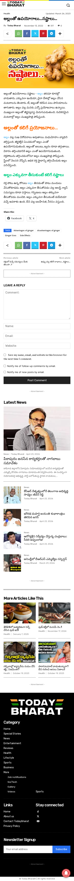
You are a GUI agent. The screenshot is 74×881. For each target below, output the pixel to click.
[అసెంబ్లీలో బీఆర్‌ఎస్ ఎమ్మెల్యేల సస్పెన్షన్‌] (12, 563)
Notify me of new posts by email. (25, 372)
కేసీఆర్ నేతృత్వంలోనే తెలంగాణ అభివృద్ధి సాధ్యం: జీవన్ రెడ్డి (46, 492)
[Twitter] (35, 33)
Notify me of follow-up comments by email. (31, 366)
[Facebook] (26, 33)
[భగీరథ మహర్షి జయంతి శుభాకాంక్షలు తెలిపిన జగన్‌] (12, 517)
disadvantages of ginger (48, 230)
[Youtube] (38, 821)
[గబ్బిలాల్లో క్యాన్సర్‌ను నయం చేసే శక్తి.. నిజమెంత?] (20, 652)
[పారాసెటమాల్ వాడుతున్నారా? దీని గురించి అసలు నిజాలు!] (54, 652)
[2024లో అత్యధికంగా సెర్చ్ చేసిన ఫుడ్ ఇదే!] (20, 613)
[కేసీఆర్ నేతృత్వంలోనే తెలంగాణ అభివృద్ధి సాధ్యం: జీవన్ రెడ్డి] (12, 495)
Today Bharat (14, 26)
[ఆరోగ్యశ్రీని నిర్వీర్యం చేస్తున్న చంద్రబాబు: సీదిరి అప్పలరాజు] (12, 540)
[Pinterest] (43, 33)
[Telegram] (51, 33)
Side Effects (25, 235)
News (6, 454)
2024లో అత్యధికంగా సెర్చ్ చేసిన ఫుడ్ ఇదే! (17, 629)
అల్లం (40, 93)
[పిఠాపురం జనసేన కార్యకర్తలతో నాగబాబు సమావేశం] (37, 429)
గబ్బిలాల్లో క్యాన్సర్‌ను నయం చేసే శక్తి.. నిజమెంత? (19, 668)
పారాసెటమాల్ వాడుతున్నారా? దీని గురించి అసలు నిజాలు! (53, 668)
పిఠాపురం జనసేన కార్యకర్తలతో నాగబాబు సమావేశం (32, 461)
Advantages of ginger (24, 230)
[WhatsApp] (18, 33)
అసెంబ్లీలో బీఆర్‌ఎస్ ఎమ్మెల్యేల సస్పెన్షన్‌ (45, 559)
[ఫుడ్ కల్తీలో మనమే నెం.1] (54, 613)
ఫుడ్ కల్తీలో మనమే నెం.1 (50, 627)
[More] (60, 33)
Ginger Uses (10, 235)
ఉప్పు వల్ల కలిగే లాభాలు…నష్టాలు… (55, 261)
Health (7, 14)
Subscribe (61, 849)
